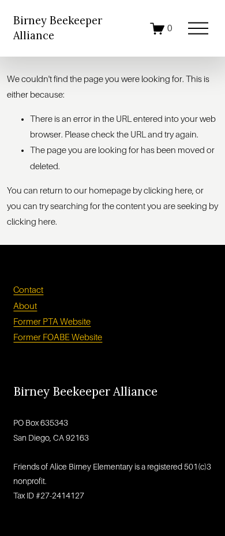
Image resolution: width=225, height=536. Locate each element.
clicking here (168, 190)
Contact (28, 290)
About (25, 306)
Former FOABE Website (57, 337)
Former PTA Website (52, 321)
